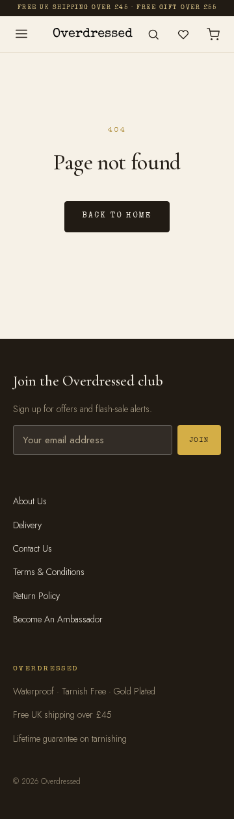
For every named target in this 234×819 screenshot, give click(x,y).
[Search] (153, 34)
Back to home (116, 216)
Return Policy (36, 595)
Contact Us (32, 548)
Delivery (27, 525)
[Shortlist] (183, 34)
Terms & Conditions (48, 571)
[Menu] (21, 34)
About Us (30, 501)
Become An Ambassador (58, 619)
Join (199, 440)
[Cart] (213, 34)
